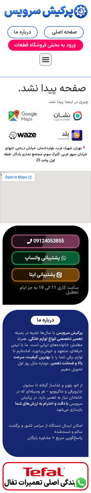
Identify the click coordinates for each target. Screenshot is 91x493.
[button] (45, 59)
